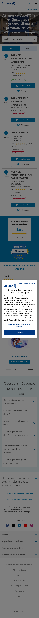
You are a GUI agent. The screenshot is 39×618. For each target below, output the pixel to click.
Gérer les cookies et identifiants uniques (19, 325)
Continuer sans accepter (26, 284)
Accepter (19, 332)
